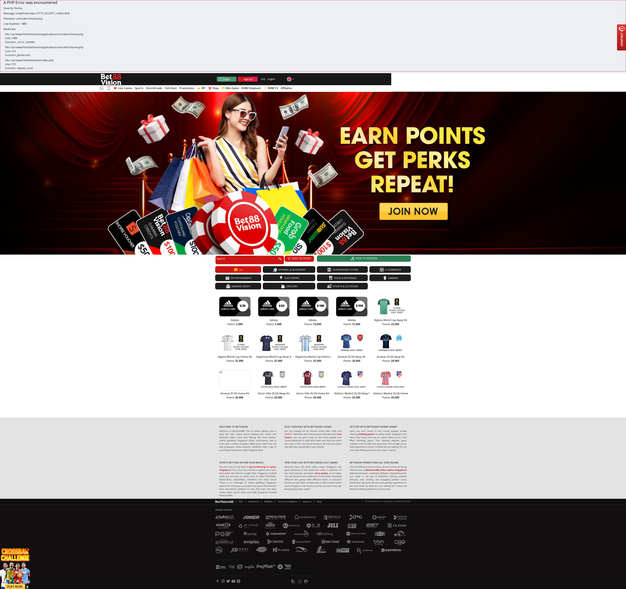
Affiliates (286, 88)
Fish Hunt (171, 88)
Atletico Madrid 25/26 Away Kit (351, 393)
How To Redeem (366, 258)
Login (227, 79)
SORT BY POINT (301, 258)
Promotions (186, 88)
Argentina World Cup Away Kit (273, 357)
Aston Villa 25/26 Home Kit (312, 393)
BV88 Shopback (251, 88)
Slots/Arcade (154, 88)
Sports (139, 88)
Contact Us (253, 501)
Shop (215, 88)
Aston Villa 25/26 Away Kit (274, 393)
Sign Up (247, 79)
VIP (203, 88)
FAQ (241, 501)
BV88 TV (272, 88)
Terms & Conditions (287, 501)
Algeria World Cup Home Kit (235, 357)
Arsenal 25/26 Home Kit (234, 393)
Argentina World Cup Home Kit (312, 357)
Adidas (235, 320)
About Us (307, 501)
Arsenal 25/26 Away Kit (352, 357)
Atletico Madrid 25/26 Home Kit (390, 393)
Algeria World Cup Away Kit (390, 320)
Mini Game (232, 88)
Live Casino (125, 88)
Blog (319, 501)
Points (235, 324)
